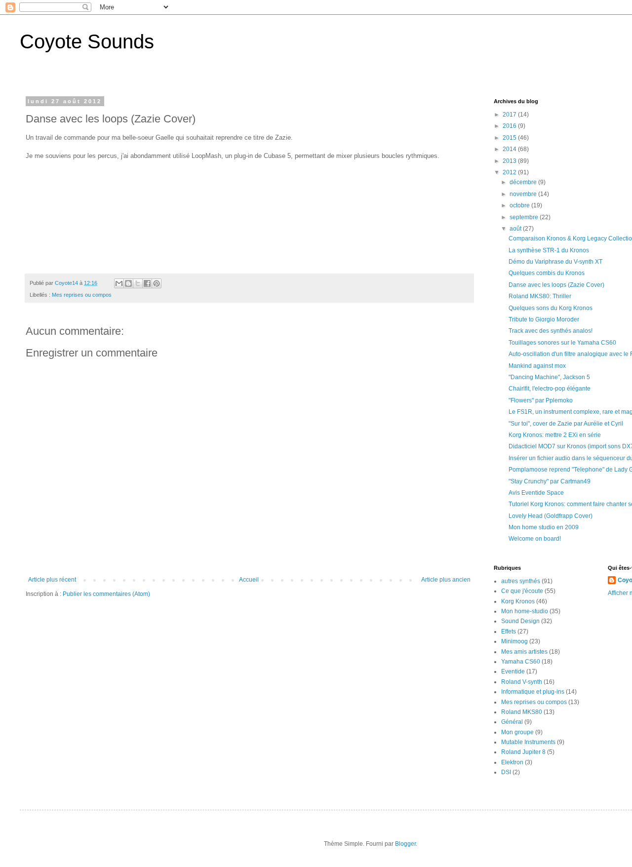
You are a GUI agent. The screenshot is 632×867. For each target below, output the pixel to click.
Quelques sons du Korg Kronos (550, 308)
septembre (525, 217)
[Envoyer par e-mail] (119, 283)
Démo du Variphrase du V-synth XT (555, 261)
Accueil (249, 579)
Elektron (512, 762)
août (516, 228)
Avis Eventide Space (536, 492)
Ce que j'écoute (522, 591)
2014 (510, 149)
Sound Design (520, 621)
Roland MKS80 (521, 712)
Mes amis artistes (524, 651)
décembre (524, 182)
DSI (506, 772)
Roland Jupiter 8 (523, 752)
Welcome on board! (535, 538)
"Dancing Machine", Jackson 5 (549, 377)
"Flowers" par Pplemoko (541, 400)
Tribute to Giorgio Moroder (544, 319)
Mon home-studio (524, 611)
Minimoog (514, 641)
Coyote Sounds (87, 41)
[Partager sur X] (138, 283)
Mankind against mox (537, 365)
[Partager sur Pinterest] (156, 283)
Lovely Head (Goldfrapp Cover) (550, 515)
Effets (508, 631)
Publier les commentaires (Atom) (106, 594)
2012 (510, 172)
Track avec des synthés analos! (550, 330)
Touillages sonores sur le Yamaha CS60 (562, 342)
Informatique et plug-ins (532, 691)
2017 (510, 114)
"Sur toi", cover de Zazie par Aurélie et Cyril (566, 423)
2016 (510, 125)
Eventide (513, 671)
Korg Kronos (518, 601)
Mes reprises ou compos (82, 295)
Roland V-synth (521, 681)
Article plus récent (52, 579)
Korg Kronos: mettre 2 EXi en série (555, 435)
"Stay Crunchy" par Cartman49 (550, 481)
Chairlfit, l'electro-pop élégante (550, 388)
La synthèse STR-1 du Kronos (549, 250)
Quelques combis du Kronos (547, 273)
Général (512, 721)
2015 (510, 137)
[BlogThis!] (128, 283)
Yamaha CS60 (520, 661)
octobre (520, 205)
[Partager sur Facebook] (147, 283)
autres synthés (520, 581)
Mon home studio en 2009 (544, 527)
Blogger (405, 843)
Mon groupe (517, 732)
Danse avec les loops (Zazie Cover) (556, 284)
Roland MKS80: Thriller (540, 296)
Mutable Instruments (528, 742)
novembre (524, 194)
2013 (510, 161)
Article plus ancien (446, 579)
